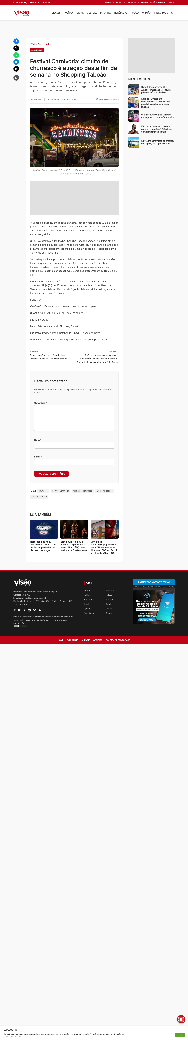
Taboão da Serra (39, 497)
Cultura (92, 12)
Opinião (146, 12)
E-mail (38, 457)
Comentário (40, 403)
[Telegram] (16, 62)
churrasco (43, 491)
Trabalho (110, 599)
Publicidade (161, 12)
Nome (37, 440)
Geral (80, 12)
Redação (38, 99)
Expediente (119, 2)
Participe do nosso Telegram (154, 582)
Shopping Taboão (105, 491)
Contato (143, 2)
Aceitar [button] (180, 1035)
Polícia (135, 12)
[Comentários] (16, 78)
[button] (172, 13)
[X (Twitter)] (16, 48)
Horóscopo (120, 12)
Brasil (86, 604)
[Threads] (16, 69)
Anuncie (131, 2)
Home (108, 2)
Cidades (56, 12)
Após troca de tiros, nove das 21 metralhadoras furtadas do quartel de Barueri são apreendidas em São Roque (98, 359)
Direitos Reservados (22, 617)
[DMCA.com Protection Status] (45, 626)
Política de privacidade (162, 2)
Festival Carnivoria (60, 491)
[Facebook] (16, 41)
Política (68, 12)
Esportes (105, 12)
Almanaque (43, 44)
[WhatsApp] (16, 55)
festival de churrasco (82, 491)
